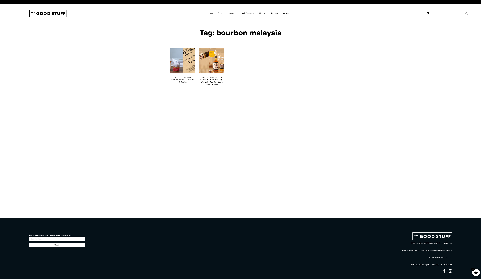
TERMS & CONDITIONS (418, 265)
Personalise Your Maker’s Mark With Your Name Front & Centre (182, 79)
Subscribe (57, 245)
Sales (231, 13)
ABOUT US (435, 265)
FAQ (428, 265)
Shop (220, 13)
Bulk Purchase (248, 13)
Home (210, 13)
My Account (288, 13)
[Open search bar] (466, 13)
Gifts (261, 13)
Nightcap (274, 13)
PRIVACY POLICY (446, 265)
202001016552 (447, 243)
